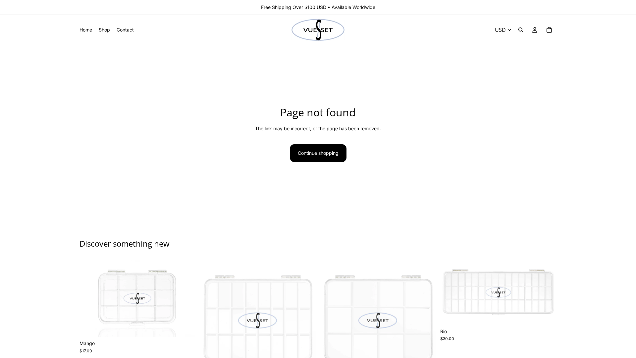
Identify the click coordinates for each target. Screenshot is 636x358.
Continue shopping (318, 153)
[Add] (185, 327)
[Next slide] (186, 298)
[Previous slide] (89, 298)
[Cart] (549, 30)
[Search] (520, 30)
